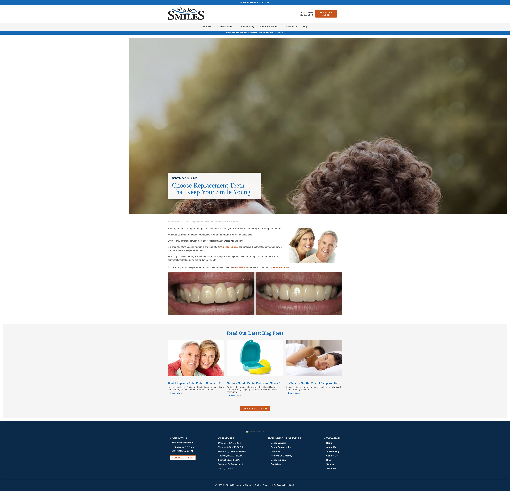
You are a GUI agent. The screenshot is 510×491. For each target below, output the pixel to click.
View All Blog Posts (255, 409)
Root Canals (277, 464)
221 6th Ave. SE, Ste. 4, (183, 449)
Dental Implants (278, 460)
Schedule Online (326, 13)
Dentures (275, 451)
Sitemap (330, 464)
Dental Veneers (278, 443)
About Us (207, 26)
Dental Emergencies (281, 447)
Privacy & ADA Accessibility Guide (279, 485)
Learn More (176, 393)
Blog (305, 26)
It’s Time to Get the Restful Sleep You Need (313, 383)
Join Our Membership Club (255, 2)
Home (171, 221)
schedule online (281, 267)
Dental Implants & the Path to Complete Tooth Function (196, 383)
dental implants (231, 247)
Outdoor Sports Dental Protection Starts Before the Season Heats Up (255, 383)
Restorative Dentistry (281, 456)
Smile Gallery (247, 26)
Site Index (331, 468)
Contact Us (291, 26)
